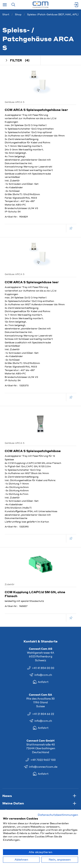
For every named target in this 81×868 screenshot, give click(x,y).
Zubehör (10, 584)
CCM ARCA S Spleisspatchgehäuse (33, 451)
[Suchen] (13, 5)
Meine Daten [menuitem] (13, 803)
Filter (19, 60)
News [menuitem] (7, 796)
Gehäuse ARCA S (14, 102)
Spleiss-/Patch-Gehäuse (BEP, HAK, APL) (52, 14)
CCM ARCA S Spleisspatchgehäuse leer (36, 110)
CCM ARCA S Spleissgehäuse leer (32, 282)
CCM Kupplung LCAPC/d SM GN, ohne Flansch (35, 594)
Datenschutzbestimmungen (58, 814)
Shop (18, 14)
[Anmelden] (76, 4)
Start (5, 14)
